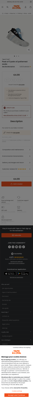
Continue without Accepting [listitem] (21, 347)
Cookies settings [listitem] (17, 391)
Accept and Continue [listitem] (16, 395)
